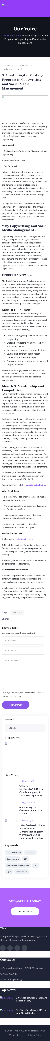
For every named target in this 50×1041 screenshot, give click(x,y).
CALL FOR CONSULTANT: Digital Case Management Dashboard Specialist (31, 790)
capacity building (14, 852)
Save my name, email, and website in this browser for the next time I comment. (23, 695)
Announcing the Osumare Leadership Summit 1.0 (30, 810)
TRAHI (7, 65)
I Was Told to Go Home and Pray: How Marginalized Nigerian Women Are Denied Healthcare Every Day (32, 831)
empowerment (13, 859)
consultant (30, 852)
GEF (25, 859)
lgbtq (9, 872)
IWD (35, 865)
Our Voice (17, 612)
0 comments (23, 65)
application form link (24, 539)
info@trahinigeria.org (11, 979)
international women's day (18, 865)
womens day (22, 872)
